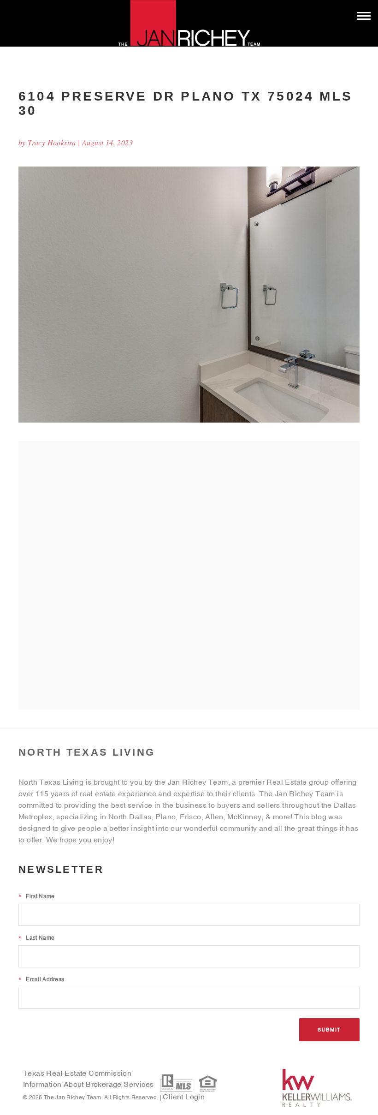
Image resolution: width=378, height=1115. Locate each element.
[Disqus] (189, 574)
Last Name (36, 938)
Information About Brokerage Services (89, 1084)
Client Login (184, 1096)
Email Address (41, 979)
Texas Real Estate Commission (77, 1073)
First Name (36, 896)
